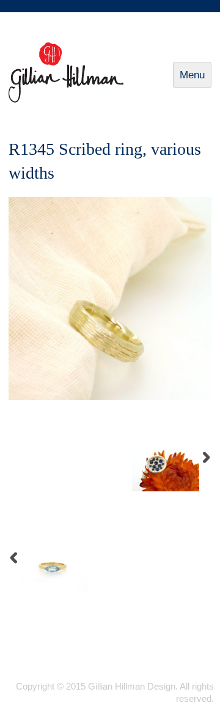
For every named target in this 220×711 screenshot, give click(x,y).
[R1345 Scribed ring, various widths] (110, 397)
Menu (195, 79)
